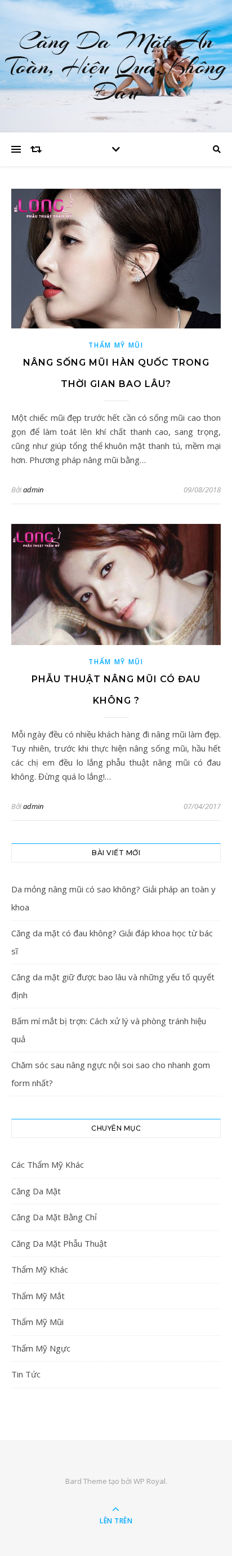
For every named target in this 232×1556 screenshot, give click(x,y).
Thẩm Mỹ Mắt (38, 1295)
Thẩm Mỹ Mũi (116, 345)
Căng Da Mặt (36, 1191)
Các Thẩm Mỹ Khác (47, 1164)
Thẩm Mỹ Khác (39, 1269)
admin (33, 489)
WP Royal (149, 1481)
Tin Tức (26, 1374)
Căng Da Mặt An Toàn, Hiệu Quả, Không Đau (116, 66)
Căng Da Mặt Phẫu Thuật (59, 1243)
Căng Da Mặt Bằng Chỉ (54, 1216)
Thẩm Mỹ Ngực (40, 1348)
